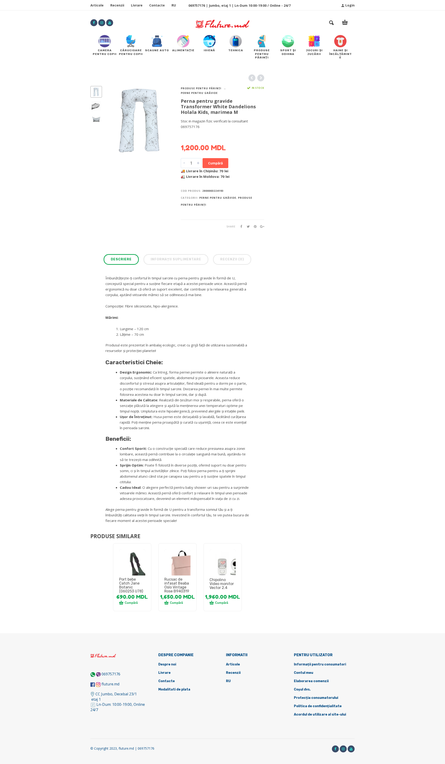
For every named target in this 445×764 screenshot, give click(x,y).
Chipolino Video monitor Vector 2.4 (222, 584)
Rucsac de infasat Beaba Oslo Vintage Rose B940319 (176, 585)
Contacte (157, 5)
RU (174, 5)
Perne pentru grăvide (199, 93)
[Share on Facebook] (239, 226)
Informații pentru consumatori (320, 664)
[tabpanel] (132, 567)
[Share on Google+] (260, 226)
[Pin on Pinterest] (253, 226)
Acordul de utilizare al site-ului (320, 714)
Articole (97, 5)
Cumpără (215, 163)
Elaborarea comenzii (311, 681)
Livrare (137, 5)
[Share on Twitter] (246, 226)
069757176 (111, 674)
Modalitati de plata (174, 689)
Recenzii (117, 5)
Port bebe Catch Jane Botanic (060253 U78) (131, 585)
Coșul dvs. (302, 689)
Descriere (121, 259)
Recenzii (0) (232, 259)
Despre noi (167, 664)
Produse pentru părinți (201, 88)
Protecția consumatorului (316, 698)
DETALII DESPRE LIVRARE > (203, 135)
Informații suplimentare (176, 259)
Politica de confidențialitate (318, 706)
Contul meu (303, 673)
